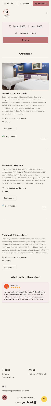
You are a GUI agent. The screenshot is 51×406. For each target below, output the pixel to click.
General (5, 374)
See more (10, 129)
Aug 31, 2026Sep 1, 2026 (27, 26)
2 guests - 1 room (27, 33)
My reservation (41, 3)
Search (25, 40)
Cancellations (8, 377)
